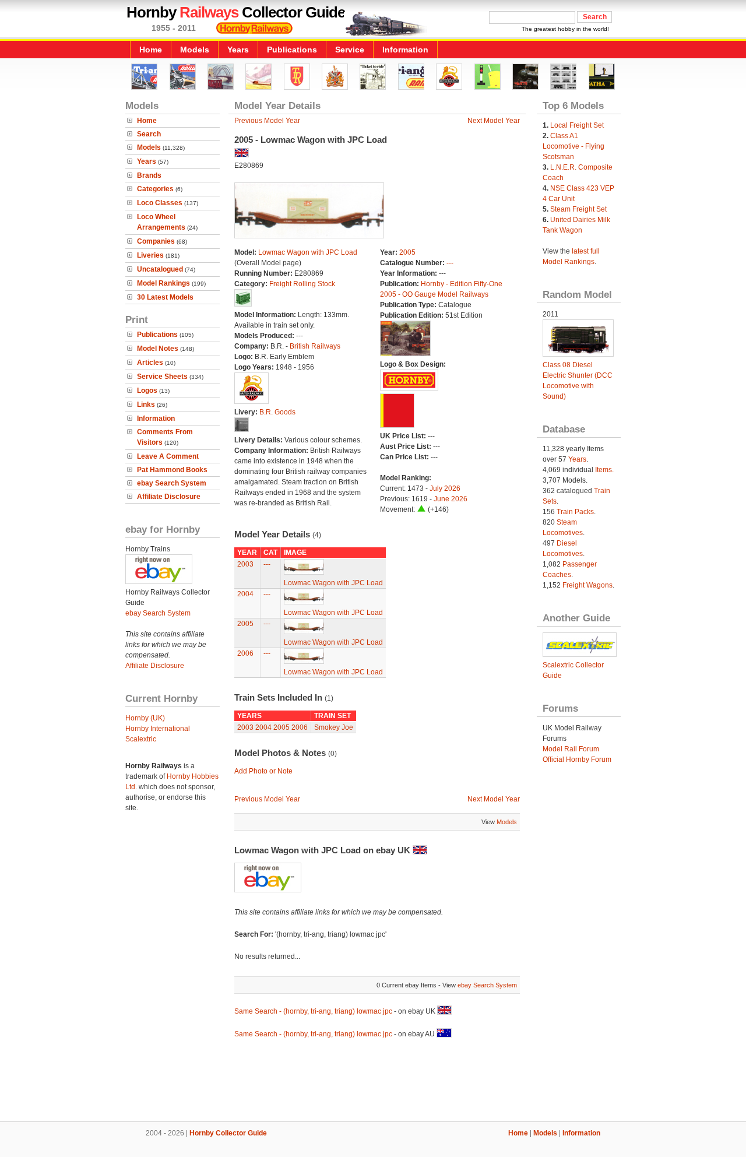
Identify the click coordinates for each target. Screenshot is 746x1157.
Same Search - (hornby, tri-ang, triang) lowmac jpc (313, 1011)
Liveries (150, 255)
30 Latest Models (165, 297)
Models (194, 49)
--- (449, 263)
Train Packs (575, 512)
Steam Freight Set (578, 209)
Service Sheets (162, 376)
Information (405, 49)
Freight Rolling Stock (302, 284)
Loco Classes (159, 203)
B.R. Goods (277, 412)
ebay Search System (171, 483)
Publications (292, 49)
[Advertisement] (373, 1082)
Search (149, 134)
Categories (155, 189)
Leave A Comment (168, 456)
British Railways (315, 346)
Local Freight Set (577, 125)
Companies (156, 241)
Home (150, 49)
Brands (149, 175)
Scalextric (140, 739)
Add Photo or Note (263, 771)
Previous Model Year (267, 121)
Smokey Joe (333, 727)
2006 (245, 653)
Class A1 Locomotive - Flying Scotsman (573, 146)
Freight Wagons (587, 585)
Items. (604, 470)
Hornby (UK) (145, 718)
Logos (147, 390)
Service (349, 49)
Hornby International (157, 729)
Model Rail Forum (571, 749)
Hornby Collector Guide (228, 1133)
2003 (245, 564)
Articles (150, 362)
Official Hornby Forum (577, 759)
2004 (245, 594)
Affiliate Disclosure (168, 497)
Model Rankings (163, 283)
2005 (407, 252)
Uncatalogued (160, 269)
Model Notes (157, 348)
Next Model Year (493, 121)
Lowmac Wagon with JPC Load (307, 252)
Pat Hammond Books (172, 470)
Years (238, 49)
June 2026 (450, 499)
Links (146, 404)
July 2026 (445, 488)
